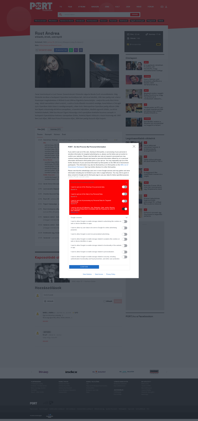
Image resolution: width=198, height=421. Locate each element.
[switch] (124, 186)
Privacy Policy (110, 274)
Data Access (99, 274)
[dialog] (99, 210)
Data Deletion (87, 274)
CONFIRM (84, 267)
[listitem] (99, 182)
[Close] (135, 147)
